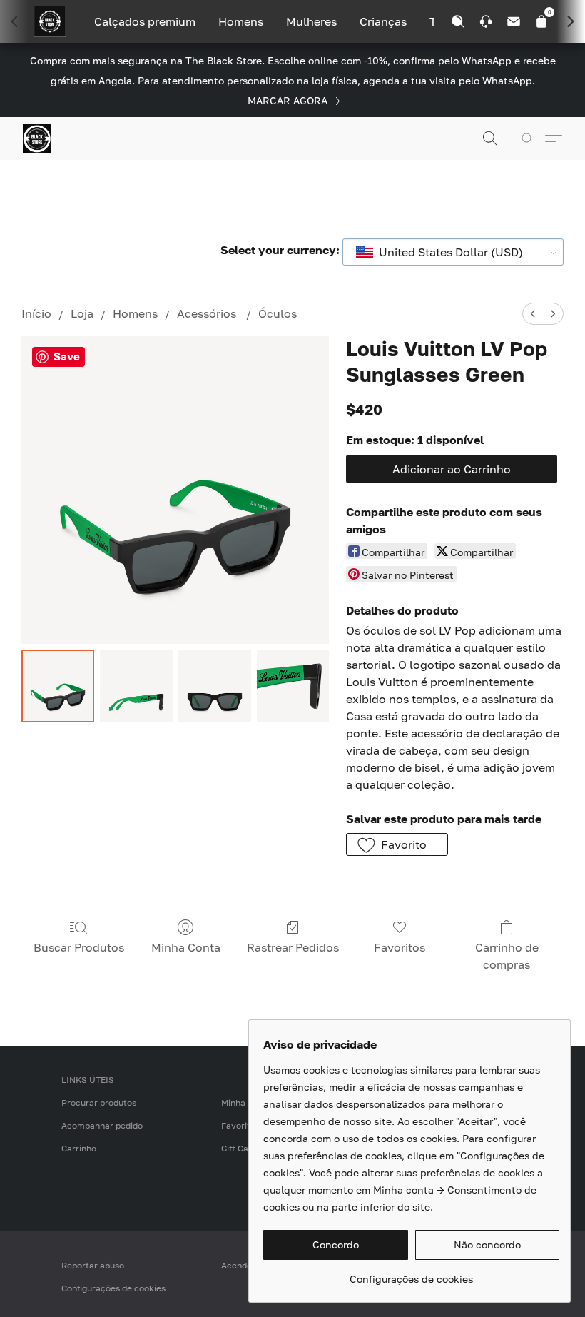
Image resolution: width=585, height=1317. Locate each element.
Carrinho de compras (507, 956)
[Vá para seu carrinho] (529, 138)
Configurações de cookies (113, 1288)
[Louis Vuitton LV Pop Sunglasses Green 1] (136, 686)
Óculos (277, 313)
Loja (82, 313)
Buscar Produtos (79, 947)
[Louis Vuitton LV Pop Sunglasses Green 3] (293, 686)
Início (36, 313)
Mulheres (311, 21)
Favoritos (399, 947)
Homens (240, 21)
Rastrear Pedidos (293, 947)
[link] (296, 100)
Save (67, 356)
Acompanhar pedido (102, 1125)
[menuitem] (533, 313)
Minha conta (246, 1102)
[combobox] (453, 252)
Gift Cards (241, 1148)
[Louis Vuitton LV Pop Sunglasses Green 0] (57, 686)
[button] (37, 138)
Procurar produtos (98, 1102)
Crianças (383, 21)
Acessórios (208, 313)
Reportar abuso (92, 1265)
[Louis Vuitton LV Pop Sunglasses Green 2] (214, 686)
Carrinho (78, 1148)
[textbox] (446, 252)
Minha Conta (185, 947)
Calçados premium (144, 21)
